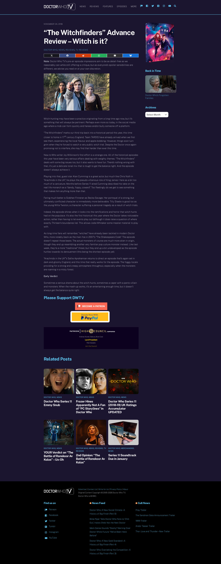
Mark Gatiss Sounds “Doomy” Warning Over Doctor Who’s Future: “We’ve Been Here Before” (110, 532)
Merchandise (127, 448)
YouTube (52, 537)
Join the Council (91, 346)
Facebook (53, 515)
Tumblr (51, 526)
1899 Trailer (141, 521)
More (134, 6)
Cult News (144, 503)
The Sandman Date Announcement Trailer (155, 515)
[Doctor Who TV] (59, 9)
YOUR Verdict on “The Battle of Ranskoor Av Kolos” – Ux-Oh (58, 456)
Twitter (51, 521)
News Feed (98, 503)
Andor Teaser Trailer (145, 526)
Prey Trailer (141, 510)
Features (108, 6)
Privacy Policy (116, 489)
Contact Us (92, 489)
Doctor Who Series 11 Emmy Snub (58, 403)
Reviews (94, 6)
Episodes (122, 6)
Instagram (53, 532)
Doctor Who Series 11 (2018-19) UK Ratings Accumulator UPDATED (122, 407)
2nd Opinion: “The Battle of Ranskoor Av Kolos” (90, 458)
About (125, 489)
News (83, 6)
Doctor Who (50, 50)
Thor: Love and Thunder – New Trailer (153, 531)
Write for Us (103, 489)
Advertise (82, 489)
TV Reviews (82, 50)
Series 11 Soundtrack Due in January (122, 457)
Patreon (52, 509)
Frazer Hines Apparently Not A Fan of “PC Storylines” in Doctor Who (90, 407)
